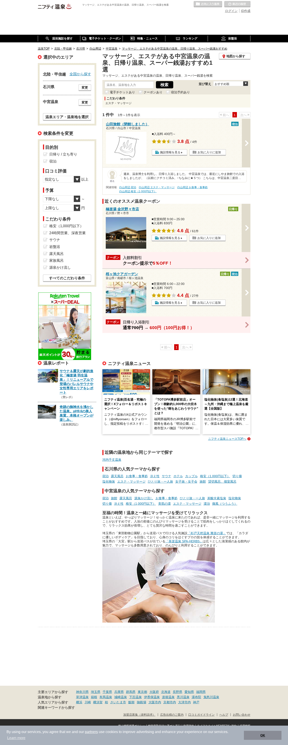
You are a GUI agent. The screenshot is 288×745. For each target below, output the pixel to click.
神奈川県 (82, 692)
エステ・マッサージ (131, 481)
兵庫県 (119, 692)
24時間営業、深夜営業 (67, 233)
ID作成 (245, 11)
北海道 (166, 692)
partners (91, 732)
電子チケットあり (122, 92)
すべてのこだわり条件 (67, 278)
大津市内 (184, 702)
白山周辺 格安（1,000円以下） (138, 191)
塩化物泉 (108, 481)
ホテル (178, 476)
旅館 (203, 481)
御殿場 (141, 702)
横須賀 (98, 702)
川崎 (88, 702)
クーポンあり (153, 92)
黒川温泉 (183, 697)
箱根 (94, 697)
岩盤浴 (54, 247)
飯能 (131, 702)
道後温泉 (168, 697)
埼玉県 (95, 692)
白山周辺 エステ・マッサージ (157, 187)
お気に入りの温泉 (208, 4)
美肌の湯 (164, 503)
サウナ (166, 476)
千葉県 (107, 692)
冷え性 (155, 476)
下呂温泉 (135, 697)
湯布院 (196, 697)
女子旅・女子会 (186, 481)
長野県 (177, 692)
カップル (191, 476)
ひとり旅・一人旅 (160, 481)
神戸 (196, 702)
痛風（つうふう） (224, 503)
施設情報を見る (170, 152)
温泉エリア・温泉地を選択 (67, 117)
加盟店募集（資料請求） (139, 714)
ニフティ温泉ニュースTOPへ (227, 438)
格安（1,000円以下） (215, 476)
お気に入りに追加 (209, 152)
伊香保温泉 (152, 697)
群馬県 (130, 692)
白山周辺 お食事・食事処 (192, 187)
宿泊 (105, 476)
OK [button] (262, 735)
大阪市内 (154, 702)
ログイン (231, 11)
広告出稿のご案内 (172, 714)
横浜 (79, 702)
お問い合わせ (241, 714)
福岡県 (201, 692)
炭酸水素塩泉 (216, 498)
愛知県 (189, 692)
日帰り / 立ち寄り (63, 154)
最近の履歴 (237, 4)
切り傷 (237, 476)
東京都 (142, 692)
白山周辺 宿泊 (127, 187)
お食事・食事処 (137, 476)
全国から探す (80, 74)
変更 (85, 87)
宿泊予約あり (180, 92)
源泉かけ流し (143, 498)
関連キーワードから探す (56, 707)
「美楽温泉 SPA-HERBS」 (184, 541)
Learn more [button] (16, 738)
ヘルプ (223, 714)
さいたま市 (118, 702)
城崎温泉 (120, 697)
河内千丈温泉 (111, 459)
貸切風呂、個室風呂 (222, 481)
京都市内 (169, 702)
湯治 (207, 503)
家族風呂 (56, 260)
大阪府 (154, 692)
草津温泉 (82, 697)
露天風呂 (117, 476)
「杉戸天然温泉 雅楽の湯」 (206, 533)
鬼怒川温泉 (211, 697)
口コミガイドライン (201, 714)
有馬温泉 (105, 697)
